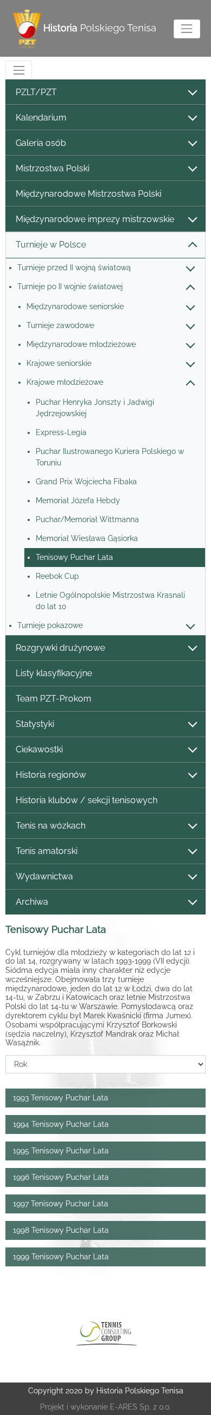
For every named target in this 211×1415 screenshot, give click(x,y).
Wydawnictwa (44, 876)
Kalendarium (41, 117)
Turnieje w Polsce (51, 244)
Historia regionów (51, 775)
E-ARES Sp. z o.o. (140, 1407)
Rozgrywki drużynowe (60, 648)
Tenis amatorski (46, 851)
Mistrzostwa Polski (52, 168)
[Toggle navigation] (187, 28)
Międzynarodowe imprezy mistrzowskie (95, 219)
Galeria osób (41, 143)
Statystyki (35, 724)
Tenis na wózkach (50, 825)
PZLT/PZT (36, 92)
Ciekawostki (39, 749)
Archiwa (32, 902)
